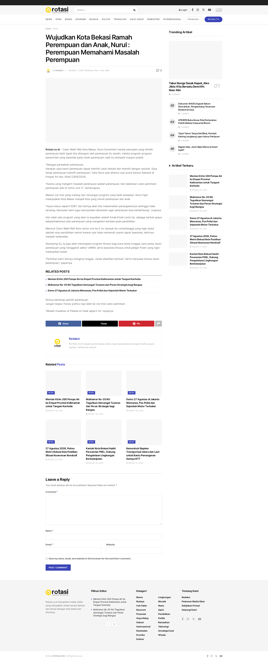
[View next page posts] (114, 624)
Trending (193, 19)
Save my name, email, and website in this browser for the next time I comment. (90, 558)
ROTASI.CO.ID (59, 656)
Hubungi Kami (189, 609)
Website (110, 544)
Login (184, 10)
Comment (52, 491)
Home (48, 28)
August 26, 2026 (95, 463)
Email (50, 544)
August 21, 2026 (135, 463)
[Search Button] (135, 10)
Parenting (153, 19)
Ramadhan (164, 622)
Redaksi (59, 70)
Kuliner (140, 639)
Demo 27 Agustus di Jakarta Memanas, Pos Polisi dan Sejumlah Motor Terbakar (92, 290)
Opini (59, 19)
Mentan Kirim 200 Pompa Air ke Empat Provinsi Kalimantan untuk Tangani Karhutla (94, 279)
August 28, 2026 (55, 410)
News (49, 19)
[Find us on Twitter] (203, 10)
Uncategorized (166, 630)
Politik (106, 19)
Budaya (93, 19)
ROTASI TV (213, 19)
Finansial (141, 614)
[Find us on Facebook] (192, 10)
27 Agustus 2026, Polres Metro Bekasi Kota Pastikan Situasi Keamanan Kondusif (61, 452)
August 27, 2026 (54, 459)
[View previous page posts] (108, 624)
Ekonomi (81, 19)
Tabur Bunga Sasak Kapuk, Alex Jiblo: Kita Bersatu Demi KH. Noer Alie (189, 87)
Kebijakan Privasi (191, 605)
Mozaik (162, 601)
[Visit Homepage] (57, 10)
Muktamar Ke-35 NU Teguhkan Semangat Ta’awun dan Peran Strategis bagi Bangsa (95, 284)
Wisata (162, 635)
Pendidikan (164, 614)
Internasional (172, 19)
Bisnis (68, 19)
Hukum (140, 622)
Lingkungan (164, 597)
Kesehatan (141, 630)
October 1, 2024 (76, 70)
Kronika (140, 635)
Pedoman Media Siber (193, 601)
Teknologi (120, 19)
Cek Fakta (141, 605)
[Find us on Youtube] (209, 10)
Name (50, 530)
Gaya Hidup (137, 19)
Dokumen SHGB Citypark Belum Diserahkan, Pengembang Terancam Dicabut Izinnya (196, 106)
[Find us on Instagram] (198, 10)
